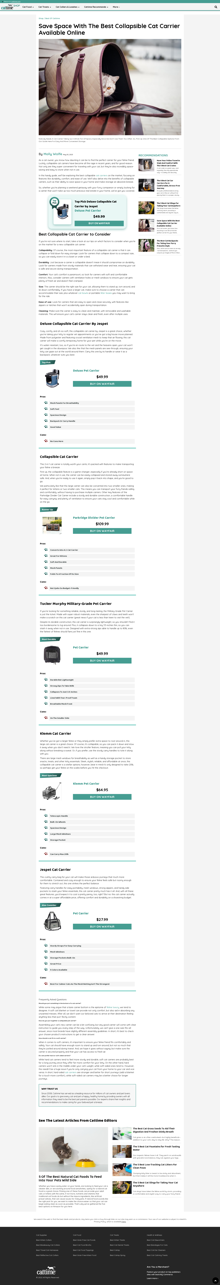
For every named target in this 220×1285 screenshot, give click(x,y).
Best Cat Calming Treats (157, 1255)
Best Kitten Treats (117, 1240)
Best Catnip (115, 1250)
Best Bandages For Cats (157, 1245)
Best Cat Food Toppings (83, 1250)
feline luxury (113, 1007)
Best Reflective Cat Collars (47, 1255)
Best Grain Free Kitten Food (84, 1255)
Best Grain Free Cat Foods (84, 1240)
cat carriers (101, 175)
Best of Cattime (52, 18)
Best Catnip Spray (117, 1255)
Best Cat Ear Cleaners (156, 1250)
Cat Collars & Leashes (66, 7)
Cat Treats (43, 7)
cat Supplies (41, 1235)
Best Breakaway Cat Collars (48, 1245)
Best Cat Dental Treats (119, 1245)
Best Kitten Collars (44, 1240)
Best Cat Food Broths (82, 1245)
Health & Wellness (154, 1235)
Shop (41, 18)
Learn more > (152, 1278)
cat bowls (83, 293)
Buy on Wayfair (99, 223)
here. (123, 1221)
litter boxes (106, 293)
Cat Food (27, 7)
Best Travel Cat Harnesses (47, 1250)
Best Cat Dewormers (155, 1240)
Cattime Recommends (95, 7)
